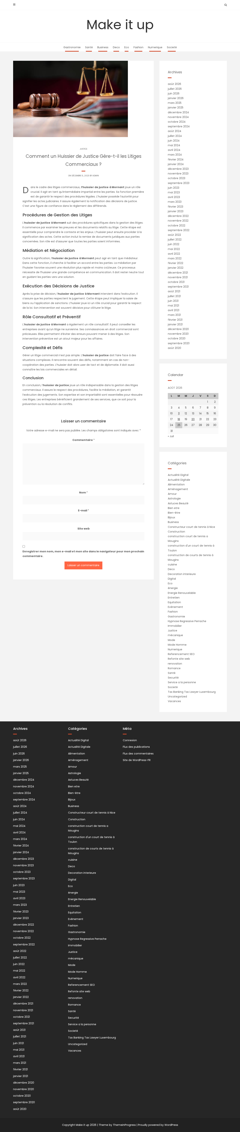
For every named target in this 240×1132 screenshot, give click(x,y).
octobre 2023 (176, 178)
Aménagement (178, 489)
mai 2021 (173, 305)
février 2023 (175, 206)
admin (95, 175)
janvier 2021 (175, 324)
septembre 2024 (179, 126)
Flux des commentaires (138, 753)
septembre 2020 (179, 343)
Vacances (174, 701)
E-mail (83, 510)
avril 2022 (174, 254)
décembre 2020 (178, 329)
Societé (172, 47)
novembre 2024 (178, 117)
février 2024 (176, 159)
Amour (172, 494)
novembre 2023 (178, 173)
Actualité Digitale (179, 480)
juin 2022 (173, 244)
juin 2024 (174, 140)
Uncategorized (177, 696)
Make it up (120, 24)
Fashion (138, 47)
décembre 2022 (178, 216)
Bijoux (171, 517)
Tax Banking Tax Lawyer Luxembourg (192, 692)
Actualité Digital (178, 475)
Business (102, 47)
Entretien (174, 597)
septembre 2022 (178, 230)
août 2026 (174, 84)
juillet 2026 (175, 89)
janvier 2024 (176, 164)
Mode (171, 640)
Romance (174, 668)
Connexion (130, 740)
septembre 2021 (178, 287)
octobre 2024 (177, 122)
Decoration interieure (182, 574)
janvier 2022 (175, 268)
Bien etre (173, 508)
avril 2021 (173, 310)
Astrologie (174, 498)
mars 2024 (175, 155)
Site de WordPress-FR (137, 760)
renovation (175, 663)
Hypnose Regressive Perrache (187, 621)
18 (179, 419)
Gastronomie (72, 47)
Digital (172, 579)
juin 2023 (173, 188)
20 (193, 419)
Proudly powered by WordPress (158, 1125)
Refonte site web (179, 659)
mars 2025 (175, 103)
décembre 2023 (178, 169)
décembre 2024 (178, 112)
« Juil (171, 436)
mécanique (175, 635)
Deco (116, 47)
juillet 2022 (175, 239)
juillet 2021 (174, 296)
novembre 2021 (178, 277)
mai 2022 (174, 249)
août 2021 (174, 291)
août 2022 (174, 235)
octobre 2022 (176, 225)
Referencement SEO (181, 654)
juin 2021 (173, 301)
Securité (173, 677)
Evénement (175, 607)
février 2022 (175, 263)
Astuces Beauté (178, 503)
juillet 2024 (175, 136)
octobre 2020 (176, 338)
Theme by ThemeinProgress (117, 1125)
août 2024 (174, 131)
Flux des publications (136, 747)
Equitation (174, 602)
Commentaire (83, 440)
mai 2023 (174, 192)
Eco (126, 47)
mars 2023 (175, 202)
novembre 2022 (178, 221)
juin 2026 (173, 93)
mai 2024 (174, 145)
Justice (83, 149)
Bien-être (174, 513)
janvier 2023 (175, 211)
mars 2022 (175, 258)
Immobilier (175, 626)
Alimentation (176, 484)
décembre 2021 (178, 272)
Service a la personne (182, 682)
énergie (173, 588)
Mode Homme (177, 645)
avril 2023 (174, 197)
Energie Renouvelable (182, 593)
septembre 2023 (178, 183)
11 (179, 413)
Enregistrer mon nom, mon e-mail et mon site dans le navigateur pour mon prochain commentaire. (83, 554)
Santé (89, 47)
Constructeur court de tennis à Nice (191, 527)
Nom (83, 492)
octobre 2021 (176, 282)
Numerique (155, 47)
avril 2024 (174, 150)
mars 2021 (174, 315)
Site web (83, 528)
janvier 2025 (175, 107)
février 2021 (175, 320)
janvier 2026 (176, 98)
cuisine (172, 564)
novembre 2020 (178, 334)
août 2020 (174, 348)
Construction (176, 531)
